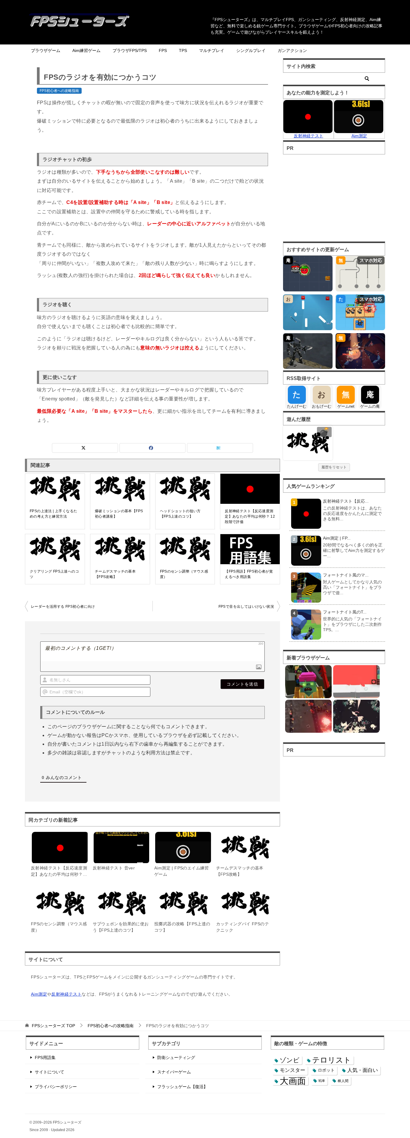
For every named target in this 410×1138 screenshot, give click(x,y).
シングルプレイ (251, 50)
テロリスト (331, 1060)
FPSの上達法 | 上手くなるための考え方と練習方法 (53, 514)
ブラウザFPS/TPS (130, 50)
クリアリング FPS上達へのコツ (54, 574)
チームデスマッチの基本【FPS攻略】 (115, 574)
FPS (163, 50)
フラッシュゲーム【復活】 (182, 1086)
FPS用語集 (45, 1057)
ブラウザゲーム (45, 50)
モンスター (292, 1070)
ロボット (326, 1070)
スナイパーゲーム (174, 1072)
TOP (53, 1025)
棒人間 (343, 1081)
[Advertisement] (333, 196)
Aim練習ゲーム (86, 50)
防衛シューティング (176, 1057)
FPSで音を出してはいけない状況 (246, 606)
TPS (183, 50)
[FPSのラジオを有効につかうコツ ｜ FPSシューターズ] (308, 442)
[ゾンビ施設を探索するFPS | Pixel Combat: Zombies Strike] (308, 681)
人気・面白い (362, 1070)
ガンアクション (292, 50)
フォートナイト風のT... (344, 612)
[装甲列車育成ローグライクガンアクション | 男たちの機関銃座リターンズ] (308, 716)
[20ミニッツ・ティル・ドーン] (356, 716)
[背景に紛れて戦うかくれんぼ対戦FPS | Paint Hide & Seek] (356, 681)
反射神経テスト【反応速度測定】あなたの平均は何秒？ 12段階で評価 (250, 516)
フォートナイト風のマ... (346, 575)
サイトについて (49, 1072)
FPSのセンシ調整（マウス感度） (184, 574)
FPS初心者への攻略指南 (59, 91)
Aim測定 (39, 994)
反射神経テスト (66, 994)
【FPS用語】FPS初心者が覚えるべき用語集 (249, 574)
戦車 (321, 1080)
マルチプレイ (211, 50)
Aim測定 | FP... (337, 538)
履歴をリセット (334, 467)
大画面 (293, 1080)
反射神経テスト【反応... (346, 501)
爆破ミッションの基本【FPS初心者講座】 (119, 514)
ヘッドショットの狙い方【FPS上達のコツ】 (180, 514)
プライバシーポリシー (56, 1086)
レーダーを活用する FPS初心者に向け (63, 606)
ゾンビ (290, 1060)
